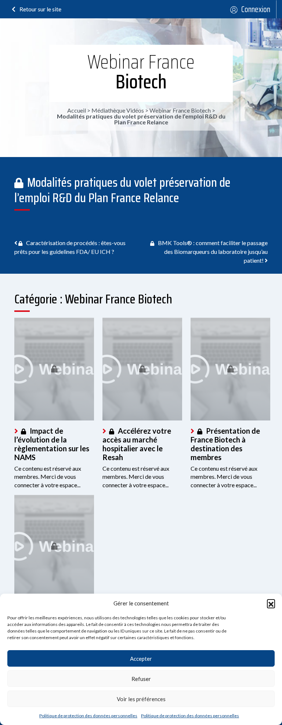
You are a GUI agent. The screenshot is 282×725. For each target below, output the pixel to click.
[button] (271, 603)
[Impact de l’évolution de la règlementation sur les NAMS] (54, 369)
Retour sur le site (39, 9)
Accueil (76, 110)
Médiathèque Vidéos (117, 110)
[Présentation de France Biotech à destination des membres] (230, 369)
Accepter (141, 658)
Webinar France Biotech (141, 71)
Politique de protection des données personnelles (88, 715)
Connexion (255, 9)
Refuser (141, 678)
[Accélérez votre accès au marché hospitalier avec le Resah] (142, 369)
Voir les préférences (141, 699)
